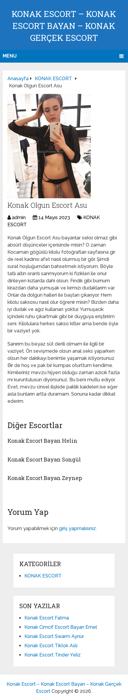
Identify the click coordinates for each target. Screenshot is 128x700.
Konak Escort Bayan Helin (42, 440)
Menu (10, 56)
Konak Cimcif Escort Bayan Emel (60, 627)
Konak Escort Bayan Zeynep (44, 477)
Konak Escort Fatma (46, 618)
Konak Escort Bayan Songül (44, 459)
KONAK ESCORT (43, 576)
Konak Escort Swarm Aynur (54, 636)
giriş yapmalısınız (77, 528)
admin (19, 217)
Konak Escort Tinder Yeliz (52, 655)
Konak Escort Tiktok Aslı (50, 645)
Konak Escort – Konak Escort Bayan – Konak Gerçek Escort (64, 25)
